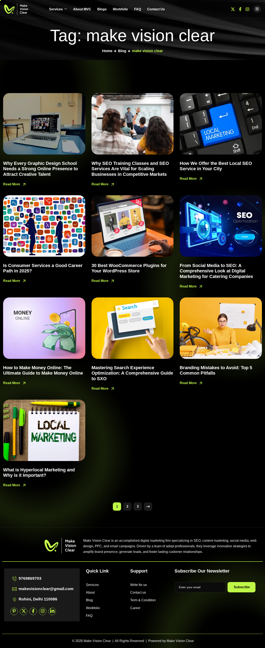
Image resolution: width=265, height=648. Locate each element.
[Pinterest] (14, 611)
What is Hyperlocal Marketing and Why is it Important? (39, 472)
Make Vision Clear (180, 641)
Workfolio (120, 9)
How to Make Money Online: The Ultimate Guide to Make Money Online (43, 370)
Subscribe (242, 587)
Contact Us (156, 9)
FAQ (137, 9)
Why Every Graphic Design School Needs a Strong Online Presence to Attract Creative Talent (40, 169)
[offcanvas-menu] (257, 9)
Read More (12, 184)
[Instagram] (247, 9)
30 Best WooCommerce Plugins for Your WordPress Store (129, 268)
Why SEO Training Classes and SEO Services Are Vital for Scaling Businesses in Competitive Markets (130, 169)
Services (56, 9)
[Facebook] (240, 9)
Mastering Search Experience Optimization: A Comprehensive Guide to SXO (132, 373)
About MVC (82, 9)
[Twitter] (233, 9)
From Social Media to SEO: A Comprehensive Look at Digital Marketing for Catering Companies (216, 271)
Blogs (102, 9)
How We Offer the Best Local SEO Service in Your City (216, 166)
